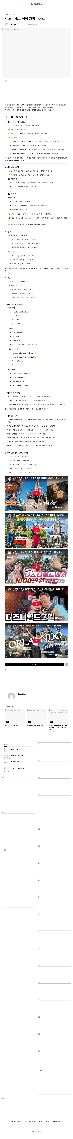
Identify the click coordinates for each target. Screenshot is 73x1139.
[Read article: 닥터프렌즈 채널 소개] (7, 757)
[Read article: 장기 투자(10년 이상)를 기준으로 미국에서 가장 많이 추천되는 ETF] (59, 716)
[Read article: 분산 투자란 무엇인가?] (15, 716)
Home (6, 14)
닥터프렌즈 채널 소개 (17, 755)
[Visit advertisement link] (36, 89)
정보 (35, 24)
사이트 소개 (13, 1121)
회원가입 (40, 1121)
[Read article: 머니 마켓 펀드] (7, 763)
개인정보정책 (32, 1121)
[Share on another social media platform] (66, 664)
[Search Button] (70, 4)
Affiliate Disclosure (57, 1121)
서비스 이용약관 (22, 1121)
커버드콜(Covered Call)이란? (35, 725)
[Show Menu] (3, 4)
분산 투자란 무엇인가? (12, 725)
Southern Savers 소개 (17, 749)
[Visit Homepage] (36, 4)
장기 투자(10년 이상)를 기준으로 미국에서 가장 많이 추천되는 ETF (59, 727)
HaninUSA (14, 24)
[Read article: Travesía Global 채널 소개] (7, 769)
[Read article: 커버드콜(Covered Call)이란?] (37, 716)
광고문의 (47, 1121)
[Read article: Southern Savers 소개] (7, 750)
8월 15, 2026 (9, 727)
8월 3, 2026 (52, 731)
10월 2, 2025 (23, 24)
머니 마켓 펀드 (15, 762)
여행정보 (12, 14)
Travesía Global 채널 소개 (18, 768)
